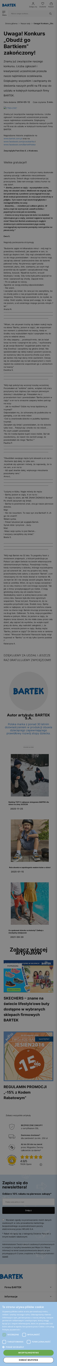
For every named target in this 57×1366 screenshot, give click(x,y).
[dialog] (28, 683)
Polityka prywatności (11, 1329)
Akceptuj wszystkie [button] (28, 1352)
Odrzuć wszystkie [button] (28, 1360)
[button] (28, 1347)
